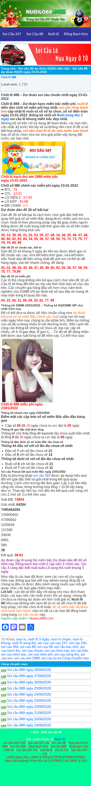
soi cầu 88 (59, 742)
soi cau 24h (78, 643)
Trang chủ (8, 68)
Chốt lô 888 (8, 77)
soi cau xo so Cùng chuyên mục (65, 658)
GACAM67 (70, 760)
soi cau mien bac (13, 654)
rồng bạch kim (38, 746)
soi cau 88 (28, 647)
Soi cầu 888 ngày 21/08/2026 (29, 713)
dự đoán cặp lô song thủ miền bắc (26, 560)
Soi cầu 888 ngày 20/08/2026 (29, 719)
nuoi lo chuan (61, 639)
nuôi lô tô (46, 750)
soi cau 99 (45, 647)
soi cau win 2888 (27, 658)
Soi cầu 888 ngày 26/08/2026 (29, 682)
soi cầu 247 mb (26, 750)
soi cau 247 (59, 643)
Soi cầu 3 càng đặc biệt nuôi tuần (43, 566)
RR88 (58, 757)
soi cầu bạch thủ (14, 742)
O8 (83, 760)
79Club (46, 757)
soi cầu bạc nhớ (66, 647)
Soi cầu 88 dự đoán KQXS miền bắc (44, 68)
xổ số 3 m (62, 750)
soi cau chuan (32, 650)
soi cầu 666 (18, 746)
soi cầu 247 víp (38, 742)
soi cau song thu (66, 654)
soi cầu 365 (42, 475)
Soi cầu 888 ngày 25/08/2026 (29, 688)
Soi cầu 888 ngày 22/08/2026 (29, 706)
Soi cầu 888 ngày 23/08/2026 (29, 700)
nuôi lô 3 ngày (38, 639)
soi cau (43, 643)
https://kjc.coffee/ (27, 757)
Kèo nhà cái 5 (40, 760)
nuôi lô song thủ (24, 643)
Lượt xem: (9, 84)
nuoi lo (21, 639)
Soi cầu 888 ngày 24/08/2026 (29, 694)
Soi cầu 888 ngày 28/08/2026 (29, 670)
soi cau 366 (9, 647)
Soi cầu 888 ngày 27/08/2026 (29, 676)
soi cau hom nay (57, 650)
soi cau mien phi (40, 654)
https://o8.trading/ (16, 760)
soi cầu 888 (58, 746)
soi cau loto (79, 650)
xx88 (10, 757)
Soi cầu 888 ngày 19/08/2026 (29, 725)
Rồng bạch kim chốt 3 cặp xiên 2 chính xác (47, 564)
